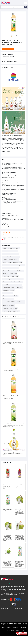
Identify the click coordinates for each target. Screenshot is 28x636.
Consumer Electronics (17, 284)
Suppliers (16, 593)
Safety (21, 279)
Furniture (16, 267)
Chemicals (5, 259)
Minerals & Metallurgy (7, 262)
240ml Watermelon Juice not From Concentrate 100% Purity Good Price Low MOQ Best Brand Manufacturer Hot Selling (7, 485)
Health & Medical (14, 276)
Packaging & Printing (7, 270)
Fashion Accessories (17, 262)
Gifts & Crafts (5, 273)
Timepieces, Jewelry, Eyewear (18, 265)
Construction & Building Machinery (10, 308)
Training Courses (4, 614)
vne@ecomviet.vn (7, 590)
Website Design (4, 610)
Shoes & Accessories (7, 251)
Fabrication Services (7, 311)
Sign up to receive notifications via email (10, 594)
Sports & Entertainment (7, 293)
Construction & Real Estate (8, 290)
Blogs (20, 593)
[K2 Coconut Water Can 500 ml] (8, 499)
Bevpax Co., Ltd (6, 232)
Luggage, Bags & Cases (18, 270)
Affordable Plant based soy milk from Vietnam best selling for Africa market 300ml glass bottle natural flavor (13, 453)
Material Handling (6, 279)
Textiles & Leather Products (13, 248)
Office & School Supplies (8, 267)
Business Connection (5, 617)
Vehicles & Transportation (8, 298)
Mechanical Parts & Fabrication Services (11, 256)
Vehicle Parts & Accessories (8, 305)
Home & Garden (13, 273)
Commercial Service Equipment (9, 287)
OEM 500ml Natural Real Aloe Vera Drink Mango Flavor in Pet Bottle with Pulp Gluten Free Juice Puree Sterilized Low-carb (12, 397)
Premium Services (4, 593)
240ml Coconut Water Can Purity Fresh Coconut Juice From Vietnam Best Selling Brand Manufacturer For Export (19, 512)
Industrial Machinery (7, 284)
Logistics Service (18, 612)
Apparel (4, 248)
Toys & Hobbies (6, 276)
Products (11, 593)
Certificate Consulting (19, 616)
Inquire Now (8, 48)
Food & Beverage (6, 265)
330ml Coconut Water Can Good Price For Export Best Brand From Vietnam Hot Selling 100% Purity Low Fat (8, 563)
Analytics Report (18, 610)
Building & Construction (13, 259)
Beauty (4, 281)
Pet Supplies (19, 287)
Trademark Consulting (19, 617)
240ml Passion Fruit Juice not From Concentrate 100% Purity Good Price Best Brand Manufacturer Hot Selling (19, 485)
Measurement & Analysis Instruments (10, 253)
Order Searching (18, 614)
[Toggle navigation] (25, 3)
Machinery (15, 251)
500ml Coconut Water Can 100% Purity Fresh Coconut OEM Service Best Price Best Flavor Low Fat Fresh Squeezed (19, 537)
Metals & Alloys (16, 311)
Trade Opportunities (5, 619)
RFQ (23, 593)
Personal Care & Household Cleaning (15, 281)
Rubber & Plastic (15, 279)
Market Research (4, 612)
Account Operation (4, 616)
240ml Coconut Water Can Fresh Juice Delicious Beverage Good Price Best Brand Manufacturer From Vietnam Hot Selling (19, 564)
